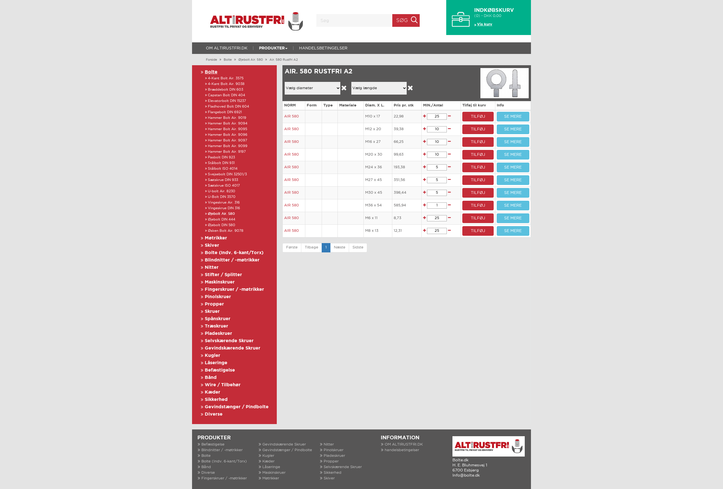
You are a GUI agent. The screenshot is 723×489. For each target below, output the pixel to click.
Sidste (357, 247)
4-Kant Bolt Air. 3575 (225, 78)
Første (292, 247)
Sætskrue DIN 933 (223, 180)
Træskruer (216, 326)
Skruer (212, 311)
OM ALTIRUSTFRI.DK (226, 48)
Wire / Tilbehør (223, 385)
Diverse (214, 414)
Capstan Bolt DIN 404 (226, 95)
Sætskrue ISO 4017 (224, 185)
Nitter (212, 267)
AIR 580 (291, 116)
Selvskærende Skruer (229, 341)
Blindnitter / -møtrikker (232, 260)
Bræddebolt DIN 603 (225, 89)
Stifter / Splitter (223, 275)
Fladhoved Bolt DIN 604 (228, 106)
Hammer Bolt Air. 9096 (227, 134)
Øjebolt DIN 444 (221, 219)
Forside (211, 59)
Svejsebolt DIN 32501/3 (227, 174)
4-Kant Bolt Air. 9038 (226, 84)
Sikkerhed (216, 400)
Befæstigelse (220, 370)
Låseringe (216, 363)
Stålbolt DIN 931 (221, 163)
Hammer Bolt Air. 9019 (227, 117)
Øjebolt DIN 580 (221, 225)
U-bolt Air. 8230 (221, 191)
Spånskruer (217, 319)
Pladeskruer (218, 333)
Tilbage (311, 247)
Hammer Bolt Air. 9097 (227, 140)
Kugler (212, 355)
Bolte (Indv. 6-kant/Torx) (234, 253)
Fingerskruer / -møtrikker (234, 289)
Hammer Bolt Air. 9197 (227, 151)
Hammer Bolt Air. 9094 (227, 123)
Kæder (212, 392)
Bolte (228, 59)
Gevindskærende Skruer (232, 348)
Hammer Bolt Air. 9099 (227, 146)
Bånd (211, 378)
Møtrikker (216, 238)
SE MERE (513, 116)
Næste (339, 247)
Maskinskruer (220, 282)
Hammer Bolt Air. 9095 (227, 129)
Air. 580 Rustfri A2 (283, 59)
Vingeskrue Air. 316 (224, 202)
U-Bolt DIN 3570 (222, 196)
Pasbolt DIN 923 (221, 157)
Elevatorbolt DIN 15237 (227, 100)
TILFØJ (478, 116)
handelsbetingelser (323, 48)
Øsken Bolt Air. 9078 (225, 230)
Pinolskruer (218, 297)
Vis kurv (484, 24)
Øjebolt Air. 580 (250, 59)
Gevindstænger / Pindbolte (237, 407)
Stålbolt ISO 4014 (223, 168)
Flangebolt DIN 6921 (225, 112)
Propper (214, 304)
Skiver (212, 245)
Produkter (272, 48)
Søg (402, 20)
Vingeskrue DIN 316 (224, 208)
